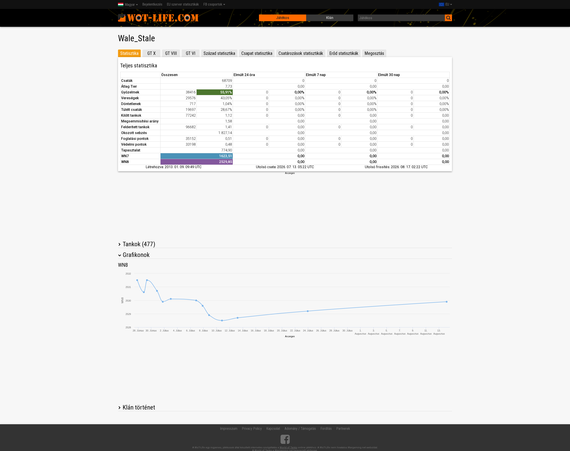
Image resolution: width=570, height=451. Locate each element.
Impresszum (228, 428)
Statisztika (129, 53)
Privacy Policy (252, 428)
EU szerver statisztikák (183, 4)
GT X (151, 53)
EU (447, 4)
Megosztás (374, 53)
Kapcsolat (273, 428)
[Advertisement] (285, 206)
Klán (329, 18)
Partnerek (343, 428)
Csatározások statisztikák (301, 53)
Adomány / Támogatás (300, 428)
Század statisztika (219, 53)
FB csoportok (212, 4)
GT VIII (171, 53)
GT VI (190, 53)
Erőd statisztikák (343, 53)
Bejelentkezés (152, 4)
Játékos (282, 18)
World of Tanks (288, 447)
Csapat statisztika (256, 53)
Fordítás (326, 428)
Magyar (130, 4)
